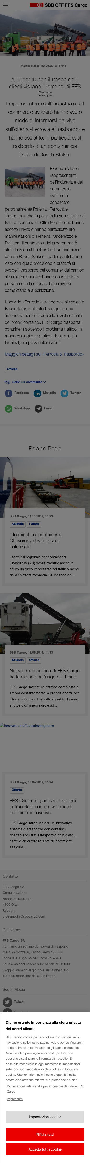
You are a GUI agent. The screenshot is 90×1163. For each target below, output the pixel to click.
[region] (45, 1087)
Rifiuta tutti (45, 1134)
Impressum (15, 1099)
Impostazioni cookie (45, 1117)
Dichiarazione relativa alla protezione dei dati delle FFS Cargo (45, 1088)
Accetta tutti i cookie (45, 1149)
